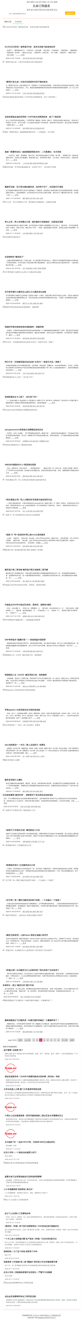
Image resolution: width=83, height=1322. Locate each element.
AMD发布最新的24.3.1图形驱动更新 (20, 464)
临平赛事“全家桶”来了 (13, 1050)
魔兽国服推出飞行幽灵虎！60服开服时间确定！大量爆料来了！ (32, 1020)
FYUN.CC (36, 1315)
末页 (72, 1040)
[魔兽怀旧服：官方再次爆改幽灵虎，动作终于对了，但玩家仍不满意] (29, 166)
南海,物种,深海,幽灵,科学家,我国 (33, 338)
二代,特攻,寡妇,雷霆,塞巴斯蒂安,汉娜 (34, 163)
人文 (48, 2)
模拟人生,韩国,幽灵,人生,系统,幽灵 (34, 686)
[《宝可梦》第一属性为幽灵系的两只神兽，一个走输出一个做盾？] (28, 880)
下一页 (64, 1040)
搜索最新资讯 (70, 13)
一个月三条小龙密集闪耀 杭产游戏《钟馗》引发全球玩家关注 (30, 1238)
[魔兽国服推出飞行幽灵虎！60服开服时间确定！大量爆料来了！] (28, 1000)
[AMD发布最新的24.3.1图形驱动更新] (17, 444)
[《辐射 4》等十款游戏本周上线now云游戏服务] (21, 514)
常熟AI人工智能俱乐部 (52, 1315)
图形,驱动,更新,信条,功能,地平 (32, 476)
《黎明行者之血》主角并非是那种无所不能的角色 (26, 81)
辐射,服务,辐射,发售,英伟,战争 (32, 546)
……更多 (21, 55)
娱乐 (32, 9)
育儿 (55, 9)
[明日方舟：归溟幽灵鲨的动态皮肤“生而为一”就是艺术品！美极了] (28, 342)
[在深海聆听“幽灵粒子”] (12, 236)
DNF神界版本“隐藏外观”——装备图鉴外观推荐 (25, 639)
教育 (51, 9)
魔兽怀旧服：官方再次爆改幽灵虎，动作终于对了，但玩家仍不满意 (34, 186)
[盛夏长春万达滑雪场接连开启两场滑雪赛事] (21, 1162)
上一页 (27, 1040)
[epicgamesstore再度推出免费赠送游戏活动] (20, 409)
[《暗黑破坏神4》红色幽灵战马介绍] (17, 845)
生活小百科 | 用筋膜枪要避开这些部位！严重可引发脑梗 (28, 1272)
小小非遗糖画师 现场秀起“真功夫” (18, 1189)
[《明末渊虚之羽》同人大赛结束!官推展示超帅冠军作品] (24, 479)
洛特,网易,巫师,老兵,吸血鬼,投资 (33, 128)
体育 (28, 9)
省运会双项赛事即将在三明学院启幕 (20, 1296)
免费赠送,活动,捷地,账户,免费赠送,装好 (35, 441)
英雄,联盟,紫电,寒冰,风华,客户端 (33, 406)
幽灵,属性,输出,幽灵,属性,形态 (32, 911)
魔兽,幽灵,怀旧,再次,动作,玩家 (32, 198)
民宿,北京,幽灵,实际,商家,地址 (30, 806)
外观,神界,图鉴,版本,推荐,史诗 (32, 651)
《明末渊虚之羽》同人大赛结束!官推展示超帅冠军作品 (28, 499)
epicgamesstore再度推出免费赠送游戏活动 (24, 429)
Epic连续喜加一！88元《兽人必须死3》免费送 (25, 744)
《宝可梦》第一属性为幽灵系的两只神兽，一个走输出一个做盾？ (33, 900)
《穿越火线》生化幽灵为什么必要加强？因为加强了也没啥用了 (32, 970)
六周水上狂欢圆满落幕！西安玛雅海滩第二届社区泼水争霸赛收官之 (34, 1115)
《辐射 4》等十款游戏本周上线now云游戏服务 (25, 534)
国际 (32, 2)
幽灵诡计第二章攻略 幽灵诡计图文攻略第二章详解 (26, 569)
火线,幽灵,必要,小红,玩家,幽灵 (32, 981)
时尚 (40, 2)
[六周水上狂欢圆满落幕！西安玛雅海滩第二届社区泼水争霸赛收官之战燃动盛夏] (11, 1107)
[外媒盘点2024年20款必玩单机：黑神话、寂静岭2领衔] (24, 584)
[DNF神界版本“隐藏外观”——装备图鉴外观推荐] (21, 619)
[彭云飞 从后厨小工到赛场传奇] (16, 1199)
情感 (44, 2)
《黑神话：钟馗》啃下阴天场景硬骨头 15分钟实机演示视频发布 (31, 1226)
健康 (55, 2)
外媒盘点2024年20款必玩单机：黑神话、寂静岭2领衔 (28, 604)
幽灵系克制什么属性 (13, 779)
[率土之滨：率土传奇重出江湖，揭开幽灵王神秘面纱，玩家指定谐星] (29, 201)
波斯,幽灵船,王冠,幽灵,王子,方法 (33, 841)
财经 (36, 9)
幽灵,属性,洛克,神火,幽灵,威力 (32, 791)
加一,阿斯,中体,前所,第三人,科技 (33, 756)
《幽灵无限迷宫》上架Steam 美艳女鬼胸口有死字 (26, 935)
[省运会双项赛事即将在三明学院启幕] (18, 1282)
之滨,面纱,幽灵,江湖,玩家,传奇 (32, 233)
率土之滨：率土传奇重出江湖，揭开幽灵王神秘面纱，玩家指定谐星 (34, 221)
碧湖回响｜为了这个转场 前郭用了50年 (21, 1251)
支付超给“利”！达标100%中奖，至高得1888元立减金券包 (30, 1142)
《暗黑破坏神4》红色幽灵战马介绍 (20, 865)
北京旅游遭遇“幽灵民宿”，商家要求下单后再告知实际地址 (28, 794)
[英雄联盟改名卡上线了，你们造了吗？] (18, 377)
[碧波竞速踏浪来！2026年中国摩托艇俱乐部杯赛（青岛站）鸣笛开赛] (11, 1068)
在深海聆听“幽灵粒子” (14, 256)
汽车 (51, 2)
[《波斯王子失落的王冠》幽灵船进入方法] (19, 810)
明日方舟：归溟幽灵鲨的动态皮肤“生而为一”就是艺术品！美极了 (33, 361)
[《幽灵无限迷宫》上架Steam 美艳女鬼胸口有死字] (23, 915)
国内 (28, 2)
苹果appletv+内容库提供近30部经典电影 (22, 709)
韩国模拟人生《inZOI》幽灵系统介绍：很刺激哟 (26, 674)
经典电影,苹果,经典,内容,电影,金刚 (34, 721)
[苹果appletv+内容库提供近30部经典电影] (19, 689)
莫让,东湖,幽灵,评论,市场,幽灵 (30, 997)
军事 (40, 9)
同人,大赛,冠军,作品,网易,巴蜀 (32, 511)
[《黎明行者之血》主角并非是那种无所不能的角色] (22, 61)
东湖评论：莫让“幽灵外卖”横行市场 (18, 985)
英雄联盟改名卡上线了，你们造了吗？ (21, 396)
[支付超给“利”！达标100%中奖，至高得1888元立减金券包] (11, 1133)
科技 (44, 9)
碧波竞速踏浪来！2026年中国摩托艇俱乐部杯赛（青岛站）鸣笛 (32, 1076)
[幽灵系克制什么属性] (11, 759)
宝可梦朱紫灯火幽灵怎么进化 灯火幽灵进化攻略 (25, 291)
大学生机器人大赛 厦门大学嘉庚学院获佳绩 (22, 1089)
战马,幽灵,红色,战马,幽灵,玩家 (32, 876)
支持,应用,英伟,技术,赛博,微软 (32, 58)
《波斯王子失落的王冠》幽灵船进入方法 (22, 830)
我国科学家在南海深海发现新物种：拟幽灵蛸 (24, 326)
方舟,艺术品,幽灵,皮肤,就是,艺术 (33, 373)
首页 (20, 1040)
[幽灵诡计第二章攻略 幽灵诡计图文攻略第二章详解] (23, 549)
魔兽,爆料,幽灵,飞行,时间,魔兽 (32, 1032)
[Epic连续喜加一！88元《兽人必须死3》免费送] (21, 724)
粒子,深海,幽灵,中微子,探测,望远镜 (34, 268)
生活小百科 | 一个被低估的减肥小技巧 (20, 1152)
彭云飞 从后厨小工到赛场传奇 (18, 1213)
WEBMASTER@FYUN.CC (47, 1318)
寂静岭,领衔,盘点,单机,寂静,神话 (33, 616)
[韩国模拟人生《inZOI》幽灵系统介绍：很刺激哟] (22, 654)
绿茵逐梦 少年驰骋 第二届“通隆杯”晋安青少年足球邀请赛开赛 (30, 1261)
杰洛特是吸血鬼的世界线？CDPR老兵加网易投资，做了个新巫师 (33, 116)
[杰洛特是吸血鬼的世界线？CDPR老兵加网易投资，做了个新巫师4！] (30, 96)
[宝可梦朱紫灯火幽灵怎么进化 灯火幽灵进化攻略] (22, 271)
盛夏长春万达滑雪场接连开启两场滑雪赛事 (23, 1176)
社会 (36, 2)
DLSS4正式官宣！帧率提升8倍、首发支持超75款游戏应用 (30, 46)
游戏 (48, 9)
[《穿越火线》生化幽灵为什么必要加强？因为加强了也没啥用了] (28, 950)
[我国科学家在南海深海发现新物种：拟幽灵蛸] (21, 307)
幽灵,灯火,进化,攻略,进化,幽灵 (32, 303)
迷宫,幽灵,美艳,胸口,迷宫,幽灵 (32, 946)
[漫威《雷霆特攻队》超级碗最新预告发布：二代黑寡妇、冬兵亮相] (28, 131)
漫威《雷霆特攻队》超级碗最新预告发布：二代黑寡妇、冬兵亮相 (33, 151)
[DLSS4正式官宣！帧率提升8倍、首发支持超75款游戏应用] (26, 26)
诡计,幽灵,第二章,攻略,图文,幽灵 (33, 581)
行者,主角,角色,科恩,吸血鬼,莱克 (33, 93)
